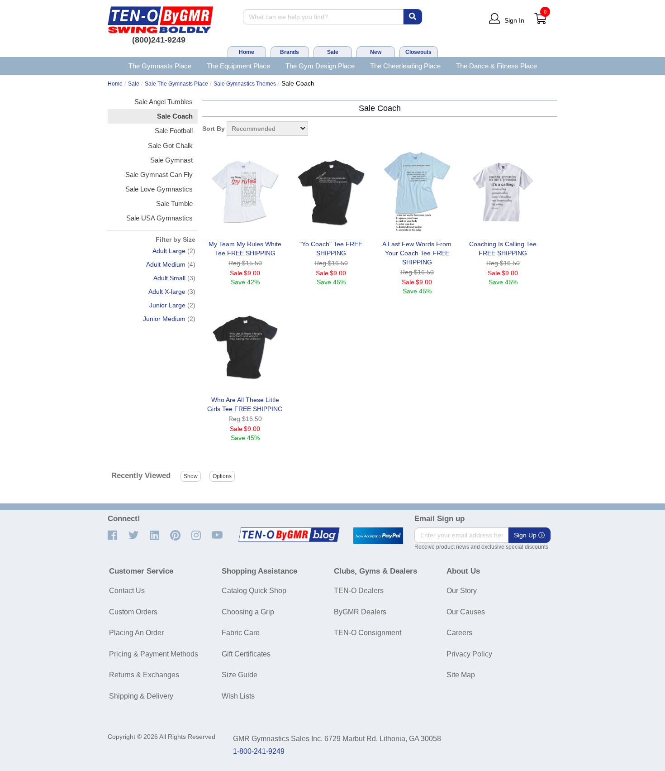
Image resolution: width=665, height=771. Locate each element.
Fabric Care (241, 633)
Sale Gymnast (171, 160)
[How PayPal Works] (378, 535)
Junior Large (167, 305)
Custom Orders (133, 612)
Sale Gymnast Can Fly (159, 174)
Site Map (460, 675)
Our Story (461, 590)
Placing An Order (136, 633)
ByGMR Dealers (360, 612)
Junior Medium (164, 318)
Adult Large (168, 250)
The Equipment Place (238, 66)
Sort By (213, 128)
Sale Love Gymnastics (159, 189)
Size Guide (239, 675)
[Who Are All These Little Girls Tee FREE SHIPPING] (245, 347)
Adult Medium (165, 264)
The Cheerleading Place (405, 66)
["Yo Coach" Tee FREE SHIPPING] (331, 191)
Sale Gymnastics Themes (245, 84)
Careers (459, 633)
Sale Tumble (174, 203)
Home (246, 52)
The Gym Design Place (320, 66)
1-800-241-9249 (259, 751)
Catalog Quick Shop (254, 590)
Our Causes (465, 612)
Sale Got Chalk (170, 145)
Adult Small (169, 278)
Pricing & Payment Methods (153, 654)
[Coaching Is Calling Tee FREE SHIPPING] (503, 191)
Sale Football (174, 130)
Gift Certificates (246, 654)
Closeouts (418, 52)
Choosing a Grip (248, 612)
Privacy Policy (469, 654)
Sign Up (526, 535)
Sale (332, 52)
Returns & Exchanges (144, 675)
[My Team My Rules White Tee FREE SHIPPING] (245, 191)
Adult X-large (166, 291)
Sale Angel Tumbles (163, 101)
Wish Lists (238, 696)
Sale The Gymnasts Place (176, 84)
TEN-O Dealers (359, 590)
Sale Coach (175, 116)
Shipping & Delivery (141, 696)
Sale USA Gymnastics (159, 218)
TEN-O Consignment (367, 633)
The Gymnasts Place (159, 66)
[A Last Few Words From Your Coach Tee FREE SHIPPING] (417, 191)
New (375, 52)
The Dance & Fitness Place (496, 66)
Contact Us (127, 590)
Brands (289, 52)
